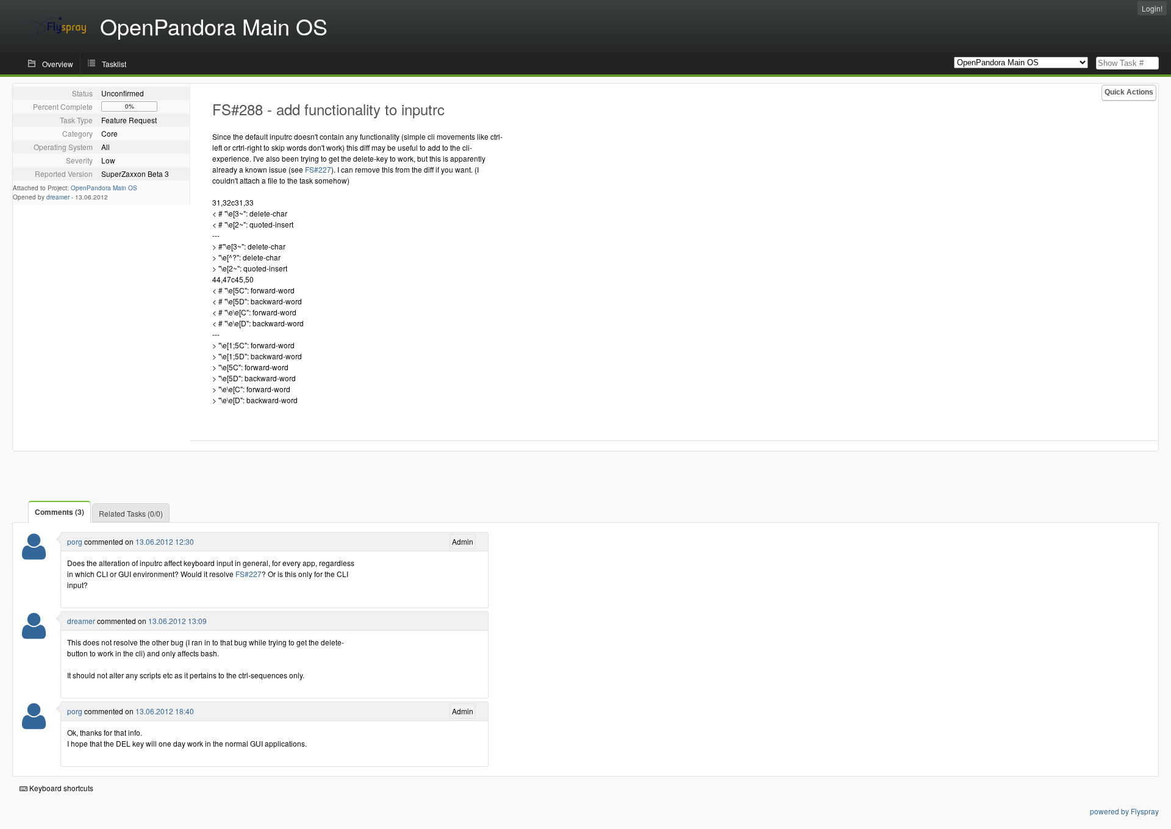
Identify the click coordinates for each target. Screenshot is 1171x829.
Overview (57, 64)
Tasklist (114, 64)
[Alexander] (34, 633)
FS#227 (318, 169)
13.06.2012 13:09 (177, 620)
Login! (1152, 8)
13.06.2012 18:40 (164, 711)
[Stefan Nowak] (34, 554)
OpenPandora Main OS (104, 188)
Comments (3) (59, 511)
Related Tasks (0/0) (131, 513)
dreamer (58, 197)
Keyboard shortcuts (60, 788)
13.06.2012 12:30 (164, 541)
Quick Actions (1129, 92)
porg (74, 541)
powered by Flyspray (1124, 811)
